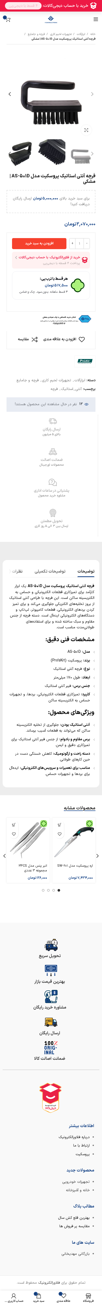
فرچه (54, 389)
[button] (59, 824)
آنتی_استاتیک (71, 389)
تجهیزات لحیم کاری (60, 34)
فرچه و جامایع (36, 34)
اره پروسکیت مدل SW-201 (75, 865)
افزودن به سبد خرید (39, 243)
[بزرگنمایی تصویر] (86, 130)
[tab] (85, 571)
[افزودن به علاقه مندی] (59, 834)
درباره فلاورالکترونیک (74, 1137)
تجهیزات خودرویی (76, 1182)
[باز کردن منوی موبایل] (96, 19)
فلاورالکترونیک (49, 1283)
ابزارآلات (80, 34)
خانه (92, 34)
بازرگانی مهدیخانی (75, 1254)
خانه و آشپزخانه (78, 1190)
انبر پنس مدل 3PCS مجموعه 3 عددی (33, 868)
